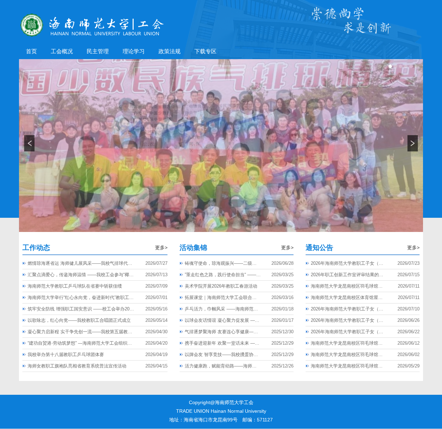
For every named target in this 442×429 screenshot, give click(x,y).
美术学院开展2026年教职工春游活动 (221, 286)
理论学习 (134, 51)
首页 (31, 51)
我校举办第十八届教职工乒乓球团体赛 (66, 354)
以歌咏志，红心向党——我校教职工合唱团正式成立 (79, 320)
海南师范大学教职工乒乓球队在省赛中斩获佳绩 (75, 286)
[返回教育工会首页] (92, 14)
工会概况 (62, 51)
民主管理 (98, 51)
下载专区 (205, 51)
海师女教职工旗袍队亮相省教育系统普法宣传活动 (77, 366)
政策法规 (169, 51)
